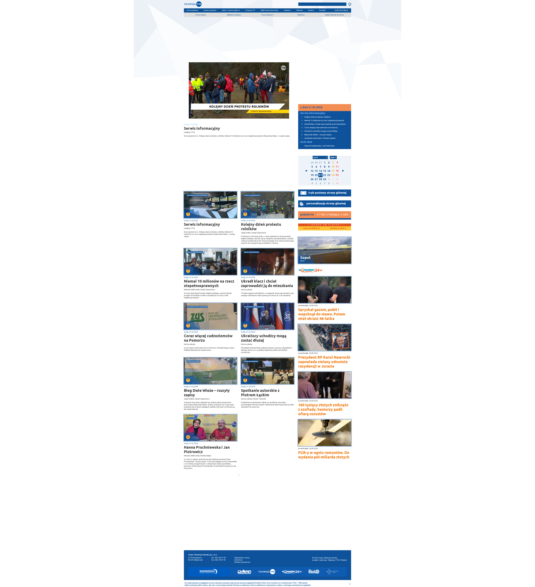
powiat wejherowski (252, 195)
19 (312, 175)
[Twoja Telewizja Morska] (213, 4)
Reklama (301, 15)
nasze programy (210, 10)
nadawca (287, 10)
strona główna (192, 10)
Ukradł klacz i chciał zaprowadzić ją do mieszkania (267, 283)
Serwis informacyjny (202, 224)
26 (312, 179)
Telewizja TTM (333, 560)
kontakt (322, 10)
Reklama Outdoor (234, 15)
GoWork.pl (238, 560)
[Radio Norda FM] (314, 571)
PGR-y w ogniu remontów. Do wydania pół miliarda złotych (323, 454)
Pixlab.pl (344, 560)
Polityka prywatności (242, 562)
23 (328, 175)
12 (312, 170)
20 (316, 175)
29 (312, 162)
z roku (344, 214)
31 (320, 162)
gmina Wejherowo (251, 361)
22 (324, 175)
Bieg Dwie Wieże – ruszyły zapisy (207, 392)
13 (316, 170)
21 (320, 175)
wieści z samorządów (230, 10)
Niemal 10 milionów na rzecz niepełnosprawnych (209, 283)
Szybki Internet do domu (334, 15)
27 (316, 179)
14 (320, 170)
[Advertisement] (267, 38)
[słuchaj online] (338, 228)
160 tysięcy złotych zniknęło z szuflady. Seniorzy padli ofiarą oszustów (323, 409)
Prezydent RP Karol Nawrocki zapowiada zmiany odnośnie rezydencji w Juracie (324, 361)
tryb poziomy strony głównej (327, 192)
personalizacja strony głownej (326, 203)
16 (328, 170)
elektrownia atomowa (269, 10)
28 (320, 179)
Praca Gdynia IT (268, 15)
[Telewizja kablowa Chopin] (244, 571)
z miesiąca (332, 214)
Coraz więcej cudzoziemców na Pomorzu (208, 338)
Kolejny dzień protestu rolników (261, 226)
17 (333, 170)
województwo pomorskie (197, 195)
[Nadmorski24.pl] (292, 571)
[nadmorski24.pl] (324, 271)
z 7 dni (321, 214)
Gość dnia (306, 141)
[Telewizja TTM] (266, 571)
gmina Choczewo (193, 361)
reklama (299, 10)
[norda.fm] (311, 228)
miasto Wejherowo (251, 252)
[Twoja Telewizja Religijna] (332, 571)
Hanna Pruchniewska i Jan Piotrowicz (207, 449)
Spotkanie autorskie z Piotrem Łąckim (260, 392)
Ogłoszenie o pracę (242, 558)
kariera (311, 10)
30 (316, 162)
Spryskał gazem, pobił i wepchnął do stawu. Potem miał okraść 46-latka (321, 314)
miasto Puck (191, 418)
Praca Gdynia (201, 15)
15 (324, 170)
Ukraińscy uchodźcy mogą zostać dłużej (263, 338)
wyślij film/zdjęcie (341, 10)
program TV (250, 10)
